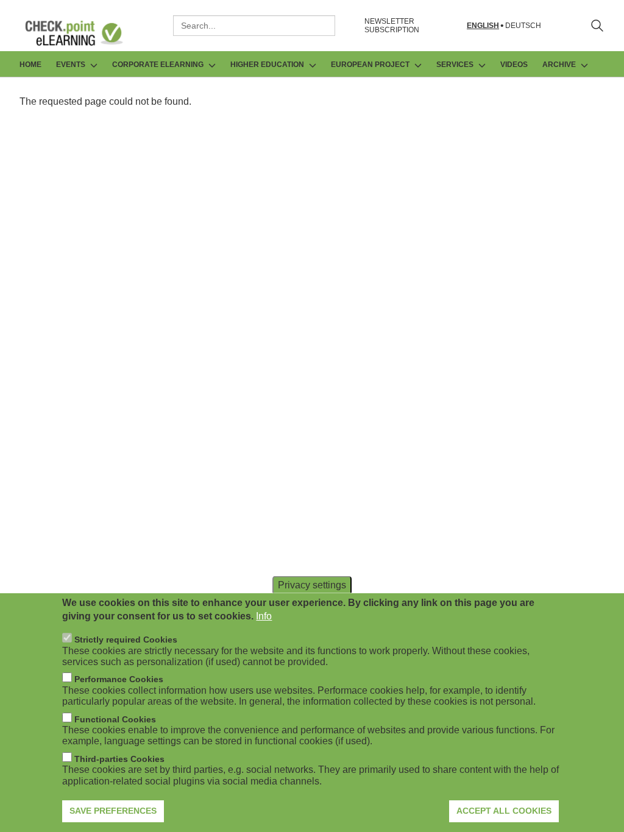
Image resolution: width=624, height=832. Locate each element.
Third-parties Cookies (119, 759)
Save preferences (113, 811)
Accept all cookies (503, 811)
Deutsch (523, 26)
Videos (514, 64)
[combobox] (254, 25)
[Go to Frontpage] (83, 32)
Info (264, 616)
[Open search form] (597, 25)
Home (30, 64)
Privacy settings (312, 584)
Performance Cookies (118, 679)
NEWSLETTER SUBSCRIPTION (391, 25)
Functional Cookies (115, 719)
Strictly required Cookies (125, 639)
